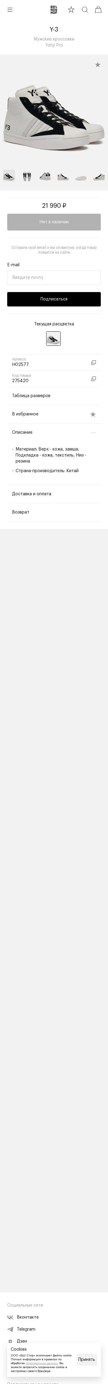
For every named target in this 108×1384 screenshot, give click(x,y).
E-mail (13, 265)
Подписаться (54, 299)
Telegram (26, 1329)
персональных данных (42, 1363)
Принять (86, 1360)
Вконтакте (28, 1317)
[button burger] (9, 9)
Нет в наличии (54, 222)
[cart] (98, 9)
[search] (85, 9)
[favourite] (71, 9)
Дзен (22, 1341)
